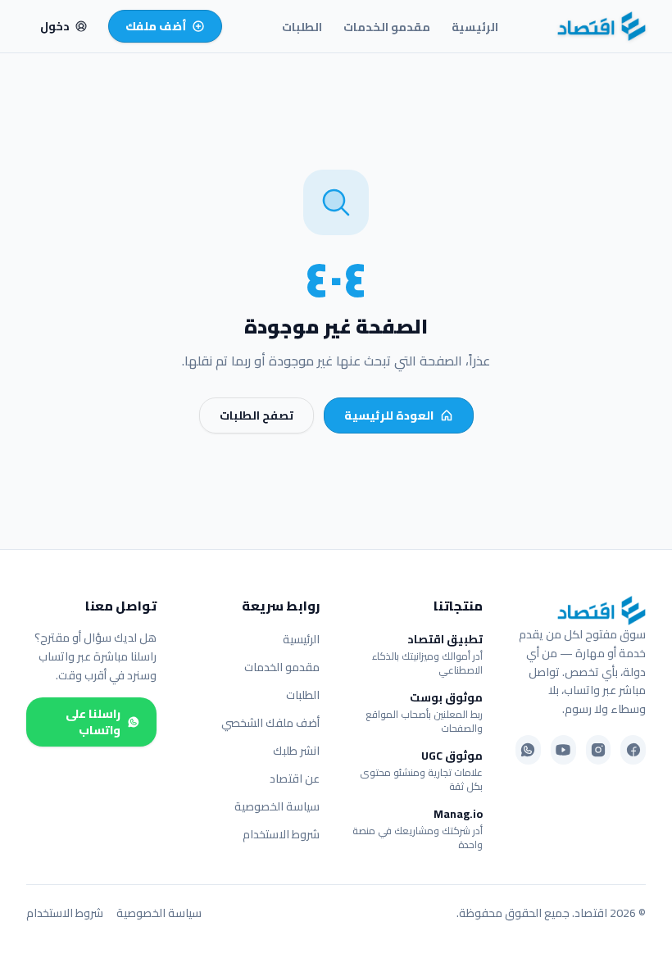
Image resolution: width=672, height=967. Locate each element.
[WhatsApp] (528, 750)
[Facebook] (633, 750)
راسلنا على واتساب (93, 722)
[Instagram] (598, 750)
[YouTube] (563, 750)
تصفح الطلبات (256, 415)
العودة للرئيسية (389, 415)
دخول (55, 26)
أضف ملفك (156, 26)
